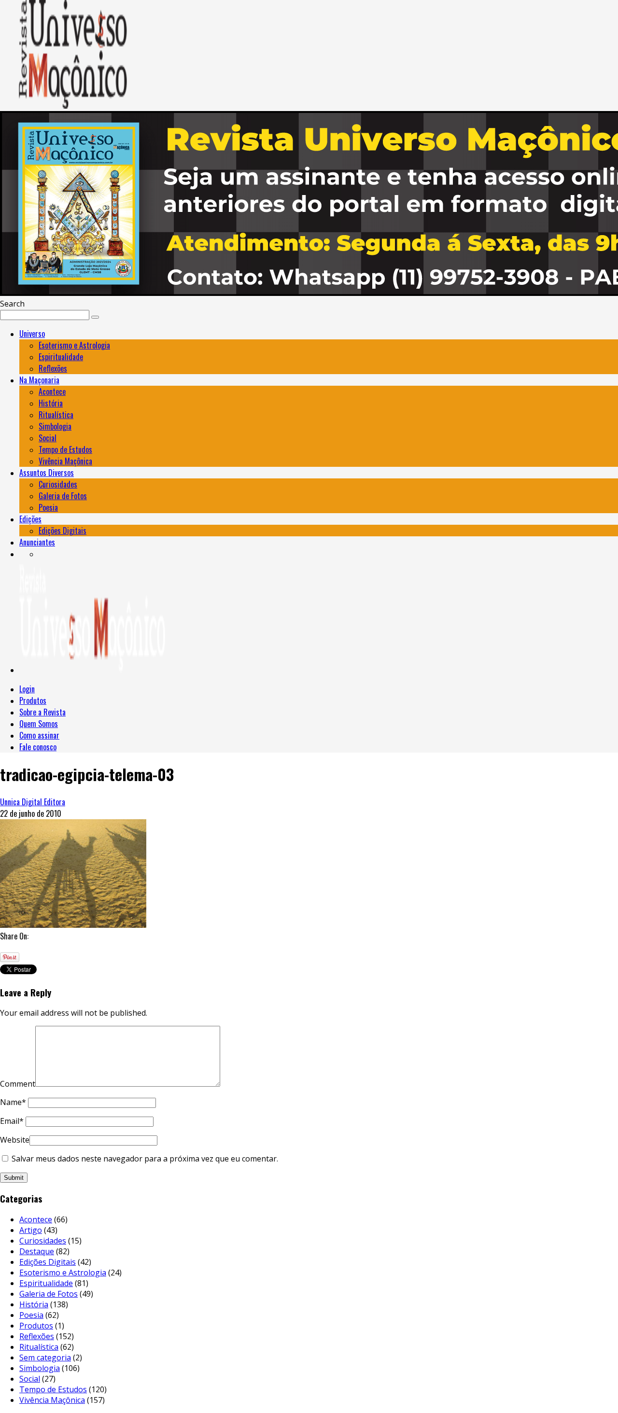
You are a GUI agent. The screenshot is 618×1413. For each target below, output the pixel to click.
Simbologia (55, 426)
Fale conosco (37, 747)
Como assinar (39, 735)
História (51, 403)
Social (47, 438)
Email (12, 1121)
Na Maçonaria (39, 380)
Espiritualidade (61, 357)
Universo (32, 333)
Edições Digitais (62, 530)
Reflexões (53, 368)
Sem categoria (45, 1357)
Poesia (48, 507)
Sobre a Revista (42, 712)
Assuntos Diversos (46, 472)
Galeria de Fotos (63, 496)
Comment (17, 1083)
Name (13, 1102)
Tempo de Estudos (65, 449)
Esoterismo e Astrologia (74, 345)
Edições (30, 519)
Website (14, 1139)
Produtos (32, 700)
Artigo (30, 1230)
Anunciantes (37, 542)
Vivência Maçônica (65, 461)
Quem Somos (38, 723)
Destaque (36, 1251)
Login (27, 689)
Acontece (52, 391)
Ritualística (56, 414)
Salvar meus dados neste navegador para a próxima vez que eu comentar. (145, 1158)
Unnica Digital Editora (32, 802)
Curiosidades (58, 484)
